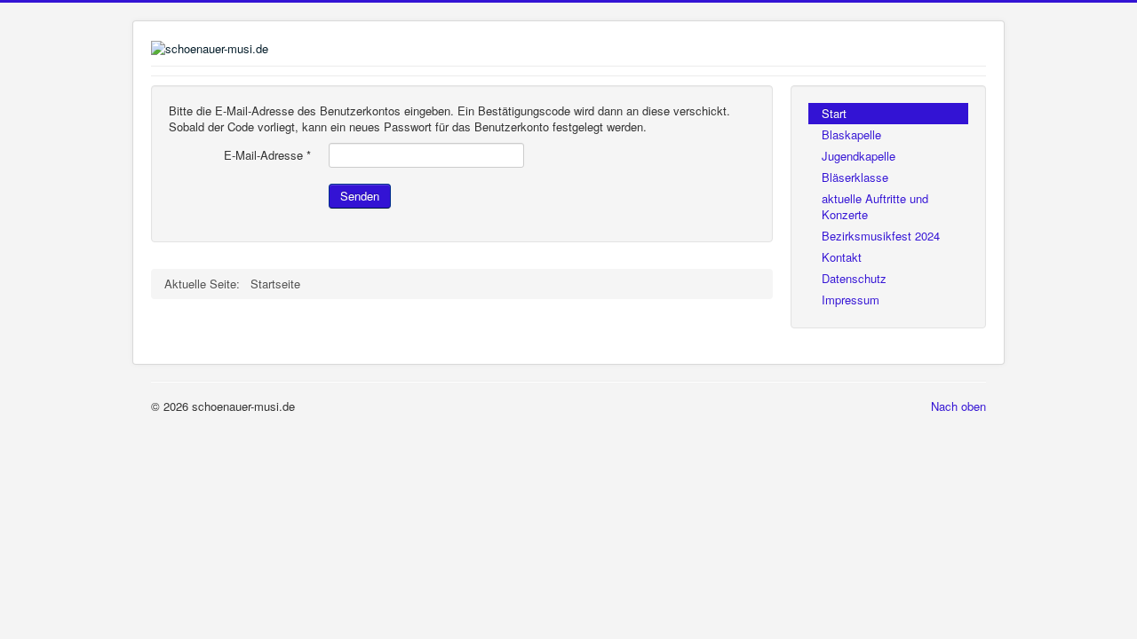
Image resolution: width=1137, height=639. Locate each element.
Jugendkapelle (858, 155)
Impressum (850, 299)
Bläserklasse (855, 177)
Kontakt (842, 256)
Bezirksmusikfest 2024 (881, 235)
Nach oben (958, 406)
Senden (359, 195)
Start (834, 113)
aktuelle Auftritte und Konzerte (875, 206)
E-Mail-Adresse (267, 155)
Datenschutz (854, 278)
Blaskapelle (851, 134)
